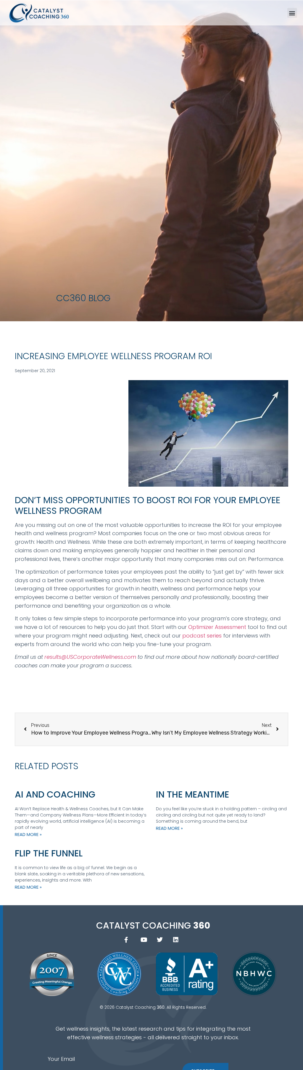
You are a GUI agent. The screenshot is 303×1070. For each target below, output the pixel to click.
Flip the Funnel (49, 853)
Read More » (28, 834)
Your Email (61, 1059)
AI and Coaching (55, 794)
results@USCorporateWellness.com (90, 657)
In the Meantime (192, 794)
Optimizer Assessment (217, 627)
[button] (292, 13)
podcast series (202, 635)
